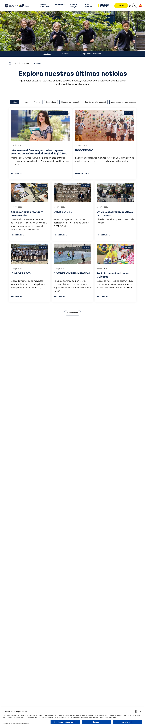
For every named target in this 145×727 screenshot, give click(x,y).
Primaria (37, 102)
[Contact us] (129, 6)
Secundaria (51, 102)
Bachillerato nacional (70, 102)
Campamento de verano (90, 54)
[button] (135, 6)
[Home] (17, 5)
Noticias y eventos (22, 63)
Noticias (47, 54)
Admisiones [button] (60, 5)
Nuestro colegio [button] (73, 5)
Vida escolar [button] (88, 5)
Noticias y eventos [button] (104, 5)
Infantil (25, 102)
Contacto (121, 6)
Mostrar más (72, 313)
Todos (14, 102)
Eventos (65, 54)
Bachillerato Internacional (95, 102)
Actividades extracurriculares (123, 102)
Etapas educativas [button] (45, 5)
